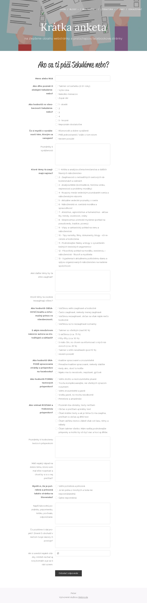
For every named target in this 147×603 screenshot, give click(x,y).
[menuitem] (63, 9)
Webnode (83, 597)
